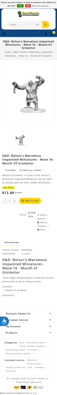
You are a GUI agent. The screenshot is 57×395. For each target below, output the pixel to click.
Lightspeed (35, 382)
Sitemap (39, 367)
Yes (20, 6)
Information (12, 242)
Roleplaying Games (16, 349)
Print (42, 229)
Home (8, 52)
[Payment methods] (16, 387)
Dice (22, 342)
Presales (33, 349)
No (28, 6)
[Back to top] (51, 388)
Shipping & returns (15, 367)
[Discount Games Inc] (28, 14)
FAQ (30, 367)
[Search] (45, 24)
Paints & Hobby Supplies (32, 346)
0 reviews (10, 170)
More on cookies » (41, 6)
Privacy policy (34, 363)
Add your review (32, 170)
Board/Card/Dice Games (18, 353)
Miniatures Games (36, 342)
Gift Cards (11, 371)
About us (31, 360)
